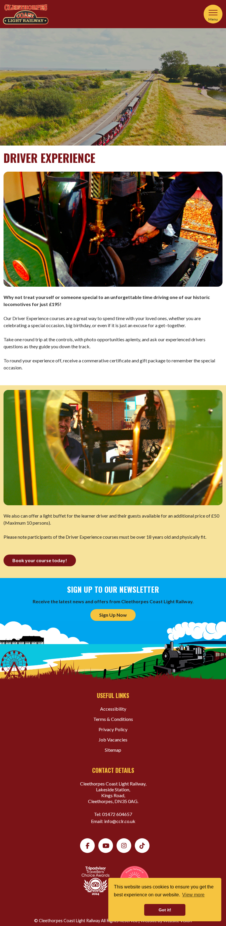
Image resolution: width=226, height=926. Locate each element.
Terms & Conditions (113, 719)
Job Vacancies (113, 739)
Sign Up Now (113, 615)
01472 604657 (117, 814)
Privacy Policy (113, 729)
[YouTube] (105, 845)
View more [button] (193, 894)
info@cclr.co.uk (119, 821)
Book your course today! (39, 560)
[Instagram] (124, 845)
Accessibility (113, 709)
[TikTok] (142, 845)
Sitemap (113, 750)
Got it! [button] (165, 910)
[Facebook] (87, 845)
